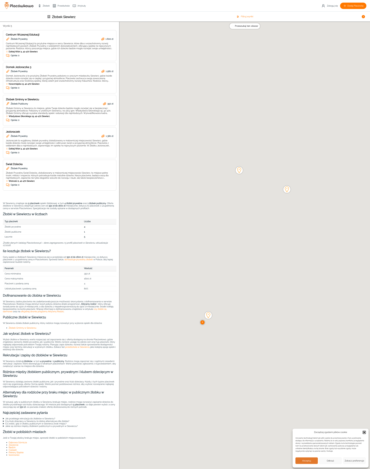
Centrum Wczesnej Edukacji (22, 34)
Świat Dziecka (14, 164)
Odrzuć (330, 460)
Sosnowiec (14, 455)
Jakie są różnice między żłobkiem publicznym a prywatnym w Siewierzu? (41, 426)
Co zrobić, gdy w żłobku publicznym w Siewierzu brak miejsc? (36, 423)
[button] (364, 432)
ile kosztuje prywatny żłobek (79, 259)
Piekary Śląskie (16, 452)
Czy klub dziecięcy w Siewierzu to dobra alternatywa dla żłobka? (37, 421)
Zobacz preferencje (354, 460)
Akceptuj (306, 460)
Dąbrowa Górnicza (18, 442)
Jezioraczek (13, 131)
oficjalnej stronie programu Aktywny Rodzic (42, 311)
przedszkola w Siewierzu (77, 347)
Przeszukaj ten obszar (246, 26)
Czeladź (13, 450)
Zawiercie (13, 445)
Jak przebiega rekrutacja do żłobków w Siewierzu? (30, 418)
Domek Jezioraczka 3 (18, 67)
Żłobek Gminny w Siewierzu (22, 99)
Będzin (12, 447)
